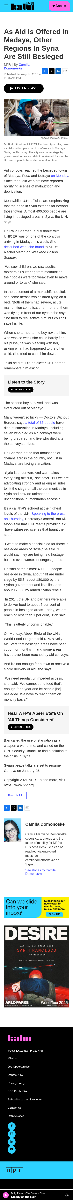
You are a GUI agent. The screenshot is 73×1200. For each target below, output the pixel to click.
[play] (6, 1195)
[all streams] (68, 1195)
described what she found (24, 247)
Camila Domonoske (16, 66)
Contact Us (14, 1107)
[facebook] (12, 1126)
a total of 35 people (40, 423)
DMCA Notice (16, 1115)
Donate (61, 5)
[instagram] (12, 1134)
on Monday (59, 176)
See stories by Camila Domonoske (40, 872)
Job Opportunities (19, 1066)
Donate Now (15, 1074)
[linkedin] (12, 1142)
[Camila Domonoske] (12, 830)
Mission (12, 1058)
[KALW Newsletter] (36, 907)
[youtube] (12, 1150)
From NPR (15, 795)
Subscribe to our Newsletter (25, 1099)
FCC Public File (17, 1091)
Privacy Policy (16, 1083)
